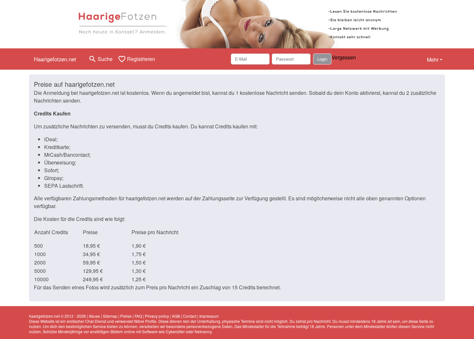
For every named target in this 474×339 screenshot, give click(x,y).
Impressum (209, 316)
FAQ (138, 316)
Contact (189, 316)
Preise (126, 316)
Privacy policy (157, 316)
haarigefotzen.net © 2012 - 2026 (57, 316)
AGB (176, 316)
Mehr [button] (433, 59)
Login (322, 59)
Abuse (94, 316)
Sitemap (110, 316)
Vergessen (343, 57)
